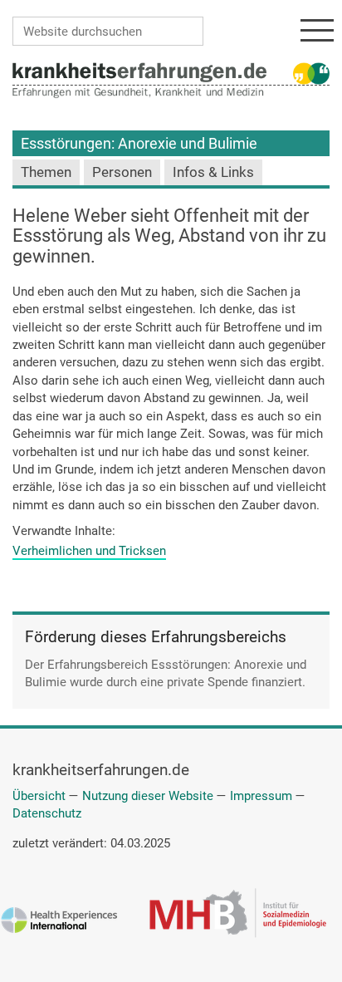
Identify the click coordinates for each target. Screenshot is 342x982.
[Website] (139, 71)
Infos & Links (213, 172)
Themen (46, 172)
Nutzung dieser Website (147, 795)
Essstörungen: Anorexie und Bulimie (139, 143)
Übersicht (39, 795)
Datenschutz (46, 813)
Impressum (261, 795)
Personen (122, 172)
